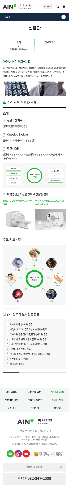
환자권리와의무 (11, 392)
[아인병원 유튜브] (26, 453)
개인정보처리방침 (57, 392)
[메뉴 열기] (64, 6)
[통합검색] (57, 6)
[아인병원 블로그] (10, 453)
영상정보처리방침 (11, 400)
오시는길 (57, 407)
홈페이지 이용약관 (34, 392)
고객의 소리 (12, 407)
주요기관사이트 (34, 467)
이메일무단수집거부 (34, 400)
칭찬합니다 (35, 407)
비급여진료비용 (57, 400)
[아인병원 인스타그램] (18, 453)
